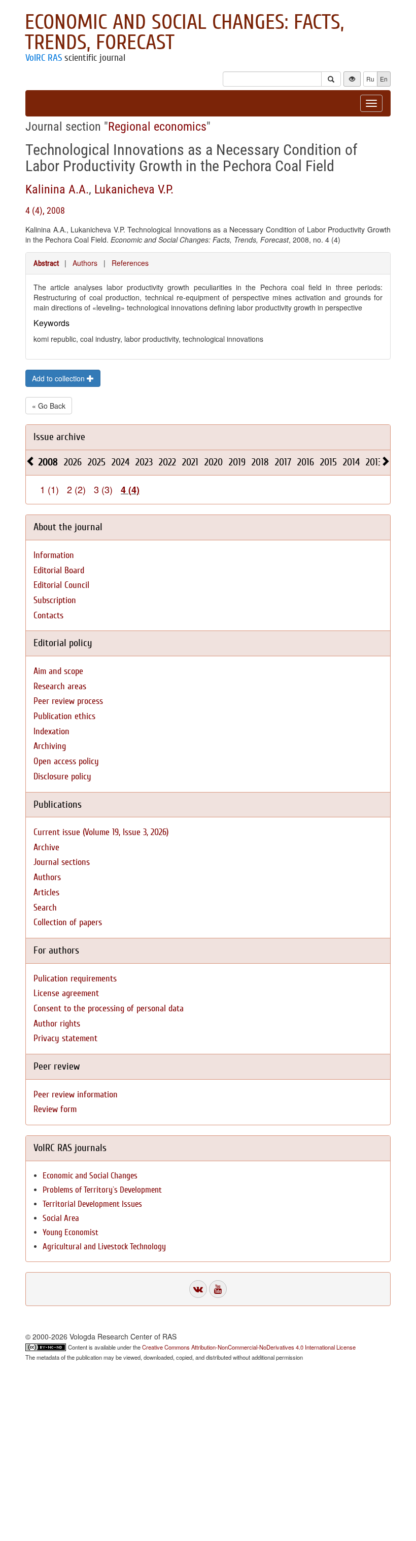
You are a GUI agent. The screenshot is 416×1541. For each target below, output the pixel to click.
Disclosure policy (62, 776)
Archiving (49, 746)
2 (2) (76, 489)
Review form (55, 1109)
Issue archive (59, 437)
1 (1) (49, 489)
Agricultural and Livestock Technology (104, 1246)
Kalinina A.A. (57, 189)
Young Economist (70, 1232)
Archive (46, 847)
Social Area (61, 1218)
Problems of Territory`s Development (102, 1190)
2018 (260, 462)
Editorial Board (58, 570)
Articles (46, 892)
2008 (48, 462)
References (130, 263)
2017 (283, 462)
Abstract (46, 263)
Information (53, 555)
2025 (97, 462)
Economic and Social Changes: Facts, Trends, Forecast (184, 32)
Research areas (59, 686)
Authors (85, 263)
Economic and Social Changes (90, 1175)
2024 (120, 462)
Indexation (51, 731)
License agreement (66, 993)
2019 (237, 462)
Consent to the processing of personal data (108, 1008)
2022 (167, 462)
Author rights (56, 1023)
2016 (305, 462)
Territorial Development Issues (92, 1204)
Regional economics (157, 127)
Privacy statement (65, 1038)
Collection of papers (67, 922)
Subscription (54, 600)
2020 (213, 462)
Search (45, 907)
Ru (370, 78)
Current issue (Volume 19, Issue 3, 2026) (100, 832)
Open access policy (66, 761)
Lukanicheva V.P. (134, 189)
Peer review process (68, 701)
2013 (374, 462)
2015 (328, 462)
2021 (190, 462)
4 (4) (130, 489)
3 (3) (103, 489)
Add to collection (59, 378)
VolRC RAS (43, 57)
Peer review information (75, 1094)
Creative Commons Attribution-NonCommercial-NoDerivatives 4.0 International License (249, 1347)
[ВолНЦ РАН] (198, 1289)
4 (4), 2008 (45, 210)
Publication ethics (64, 716)
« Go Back (48, 406)
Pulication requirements (75, 978)
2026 (73, 462)
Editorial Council (61, 585)
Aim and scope (58, 671)
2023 (144, 462)
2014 (351, 462)
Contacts (48, 615)
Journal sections (61, 862)
